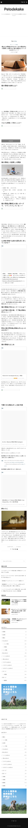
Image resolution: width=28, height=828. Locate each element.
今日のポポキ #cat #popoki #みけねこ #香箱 (12, 375)
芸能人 (14, 637)
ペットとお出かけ (14, 656)
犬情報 (15, 647)
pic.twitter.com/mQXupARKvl (16, 462)
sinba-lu (12, 285)
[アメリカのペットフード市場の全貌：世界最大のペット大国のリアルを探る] (5, 602)
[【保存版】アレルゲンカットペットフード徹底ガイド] (5, 621)
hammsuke (14, 504)
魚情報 (14, 631)
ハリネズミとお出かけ (14, 665)
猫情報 (16, 44)
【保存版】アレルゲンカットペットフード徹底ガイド (12, 580)
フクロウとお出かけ (14, 662)
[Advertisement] (14, 27)
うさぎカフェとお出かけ (14, 668)
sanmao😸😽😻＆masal (15, 378)
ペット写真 (15, 644)
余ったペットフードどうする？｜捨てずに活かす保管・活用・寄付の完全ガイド (19, 611)
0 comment (18, 546)
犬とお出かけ (14, 640)
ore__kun (12, 444)
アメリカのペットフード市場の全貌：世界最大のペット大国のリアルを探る (19, 601)
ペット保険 (14, 650)
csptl (16, 52)
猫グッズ (11, 44)
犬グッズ (14, 671)
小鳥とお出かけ (14, 659)
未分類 (14, 634)
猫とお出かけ (14, 653)
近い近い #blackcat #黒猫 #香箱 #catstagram (12, 442)
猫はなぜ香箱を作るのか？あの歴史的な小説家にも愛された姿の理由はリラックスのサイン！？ (14, 48)
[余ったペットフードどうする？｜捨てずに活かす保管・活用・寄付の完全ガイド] (5, 611)
